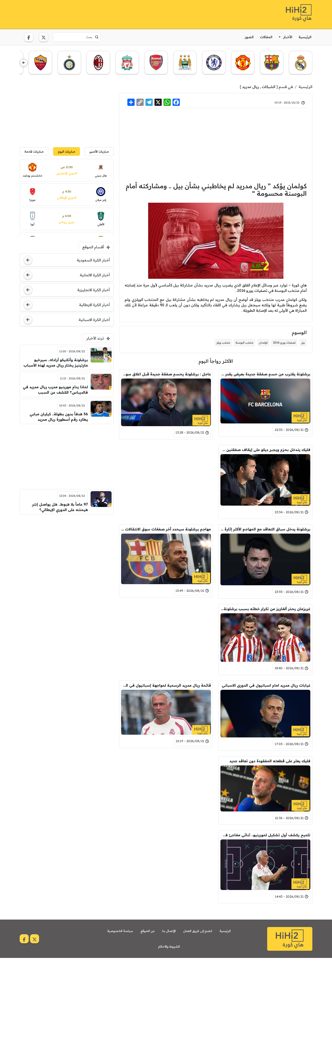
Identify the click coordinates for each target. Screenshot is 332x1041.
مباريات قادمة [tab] (34, 151)
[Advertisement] (102, 14)
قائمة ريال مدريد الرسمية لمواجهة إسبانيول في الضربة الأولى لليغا (166, 685)
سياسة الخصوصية (120, 931)
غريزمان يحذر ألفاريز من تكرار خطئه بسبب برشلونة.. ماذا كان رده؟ (265, 608)
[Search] (97, 37)
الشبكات (268, 86)
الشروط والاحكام (169, 946)
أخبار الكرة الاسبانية (94, 319)
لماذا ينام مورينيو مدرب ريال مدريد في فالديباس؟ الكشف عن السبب (55, 390)
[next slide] (24, 63)
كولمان (263, 342)
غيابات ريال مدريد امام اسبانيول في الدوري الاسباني (266, 685)
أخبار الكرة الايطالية (94, 304)
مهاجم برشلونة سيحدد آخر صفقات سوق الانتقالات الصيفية (166, 529)
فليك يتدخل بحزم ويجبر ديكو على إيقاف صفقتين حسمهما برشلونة (265, 449)
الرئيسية (305, 37)
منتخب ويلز (223, 342)
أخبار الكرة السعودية (93, 260)
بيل (303, 342)
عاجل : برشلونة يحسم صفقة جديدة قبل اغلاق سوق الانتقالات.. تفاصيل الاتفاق (166, 374)
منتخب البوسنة (244, 342)
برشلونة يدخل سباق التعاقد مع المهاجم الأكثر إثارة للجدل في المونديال (265, 529)
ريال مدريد (250, 86)
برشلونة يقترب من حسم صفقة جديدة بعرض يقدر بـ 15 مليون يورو (265, 374)
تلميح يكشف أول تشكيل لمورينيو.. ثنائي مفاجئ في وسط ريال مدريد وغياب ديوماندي (265, 835)
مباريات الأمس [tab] (99, 151)
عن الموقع (147, 931)
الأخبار (287, 37)
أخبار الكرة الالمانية (95, 275)
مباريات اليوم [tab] (66, 151)
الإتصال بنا (169, 931)
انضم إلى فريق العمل (197, 931)
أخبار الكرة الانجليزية (93, 290)
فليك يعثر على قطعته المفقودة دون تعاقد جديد (269, 761)
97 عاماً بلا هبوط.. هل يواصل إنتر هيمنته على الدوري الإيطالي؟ (60, 507)
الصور (249, 37)
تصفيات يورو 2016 (284, 342)
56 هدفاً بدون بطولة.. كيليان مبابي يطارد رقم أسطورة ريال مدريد (59, 417)
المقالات (266, 37)
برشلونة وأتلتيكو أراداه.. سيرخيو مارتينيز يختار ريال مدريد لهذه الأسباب (55, 362)
